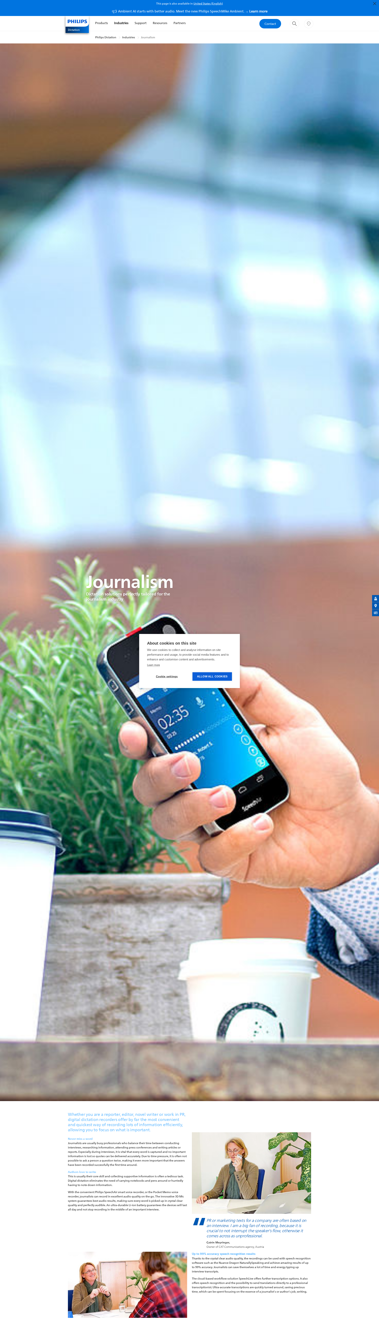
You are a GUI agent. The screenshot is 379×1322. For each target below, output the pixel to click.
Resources (160, 23)
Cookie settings (167, 676)
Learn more (153, 665)
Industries (121, 23)
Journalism (148, 37)
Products (101, 23)
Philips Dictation (105, 37)
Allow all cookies (212, 676)
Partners (180, 23)
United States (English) (208, 3)
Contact (270, 23)
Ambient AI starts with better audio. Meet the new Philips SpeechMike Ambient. (192, 11)
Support (140, 23)
